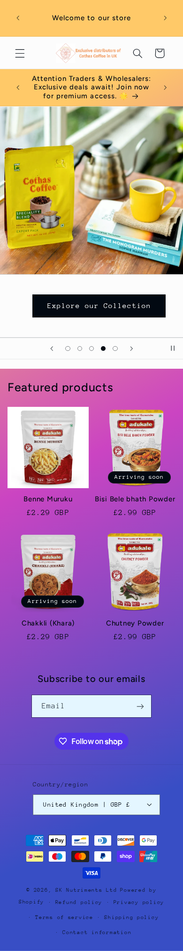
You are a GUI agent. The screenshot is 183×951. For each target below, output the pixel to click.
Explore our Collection (99, 305)
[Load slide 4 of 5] (103, 348)
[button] (19, 53)
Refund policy (79, 902)
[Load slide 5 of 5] (115, 348)
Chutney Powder (135, 623)
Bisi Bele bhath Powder (135, 499)
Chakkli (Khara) (48, 623)
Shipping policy (131, 917)
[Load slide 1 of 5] (68, 348)
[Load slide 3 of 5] (91, 348)
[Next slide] (131, 348)
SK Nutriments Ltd (86, 890)
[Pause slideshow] (172, 348)
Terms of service (64, 917)
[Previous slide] (51, 348)
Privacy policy (139, 902)
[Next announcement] (165, 18)
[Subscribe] (140, 706)
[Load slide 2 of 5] (79, 348)
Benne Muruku (47, 499)
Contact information (96, 932)
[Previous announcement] (18, 18)
